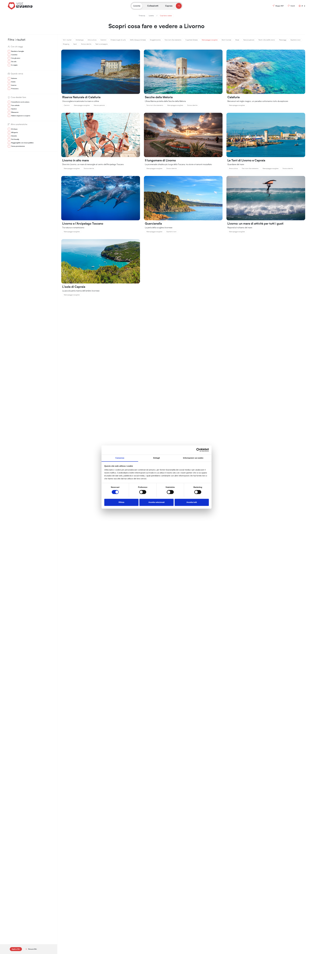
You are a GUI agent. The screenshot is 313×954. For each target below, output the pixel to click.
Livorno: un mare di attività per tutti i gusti (255, 223)
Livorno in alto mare (75, 160)
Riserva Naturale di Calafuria (81, 97)
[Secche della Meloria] (183, 72)
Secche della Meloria (159, 97)
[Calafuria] (265, 72)
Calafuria (233, 97)
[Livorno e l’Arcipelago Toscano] (100, 198)
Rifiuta (121, 502)
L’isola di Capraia (73, 286)
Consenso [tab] (119, 458)
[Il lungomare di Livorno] (183, 135)
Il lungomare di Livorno (160, 160)
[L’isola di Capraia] (100, 261)
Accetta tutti (191, 502)
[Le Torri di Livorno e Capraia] (265, 135)
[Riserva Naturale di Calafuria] (100, 72)
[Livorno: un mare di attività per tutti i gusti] (265, 198)
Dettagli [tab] (156, 458)
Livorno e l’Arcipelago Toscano (82, 223)
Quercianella (153, 223)
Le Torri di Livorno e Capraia (246, 160)
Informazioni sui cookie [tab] (193, 458)
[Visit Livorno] (26, 6)
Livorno (151, 15)
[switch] (142, 492)
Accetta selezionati (156, 502)
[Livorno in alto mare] (100, 135)
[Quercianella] (183, 198)
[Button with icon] (179, 6)
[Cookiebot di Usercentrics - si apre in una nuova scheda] (198, 450)
